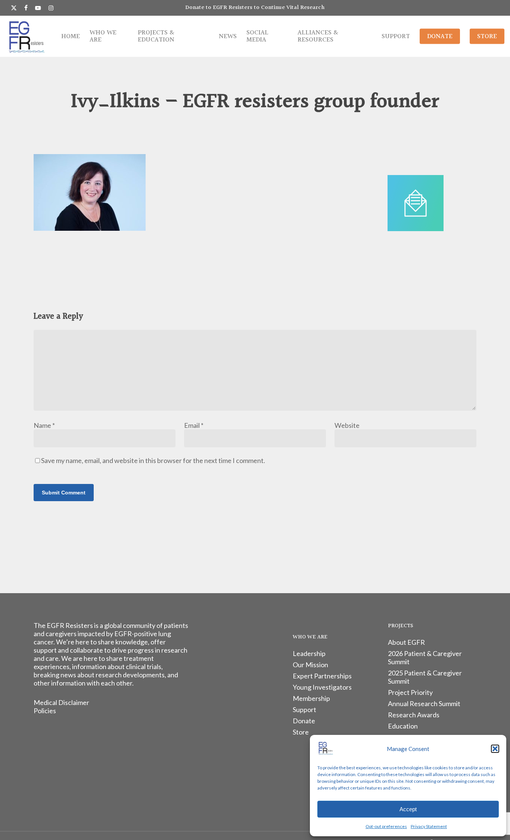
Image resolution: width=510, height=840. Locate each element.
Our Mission (310, 664)
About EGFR (406, 642)
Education (403, 726)
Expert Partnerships (322, 676)
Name (44, 425)
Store (301, 732)
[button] (495, 748)
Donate (304, 721)
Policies (45, 710)
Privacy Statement (429, 826)
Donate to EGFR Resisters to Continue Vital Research (255, 7)
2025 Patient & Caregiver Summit (425, 677)
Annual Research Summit (424, 703)
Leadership (309, 653)
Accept (408, 809)
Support (304, 709)
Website (347, 425)
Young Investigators (322, 687)
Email (193, 425)
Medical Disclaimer (61, 702)
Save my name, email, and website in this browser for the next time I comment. (153, 460)
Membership (311, 698)
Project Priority (410, 692)
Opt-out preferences (386, 826)
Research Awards (413, 715)
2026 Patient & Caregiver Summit (425, 657)
